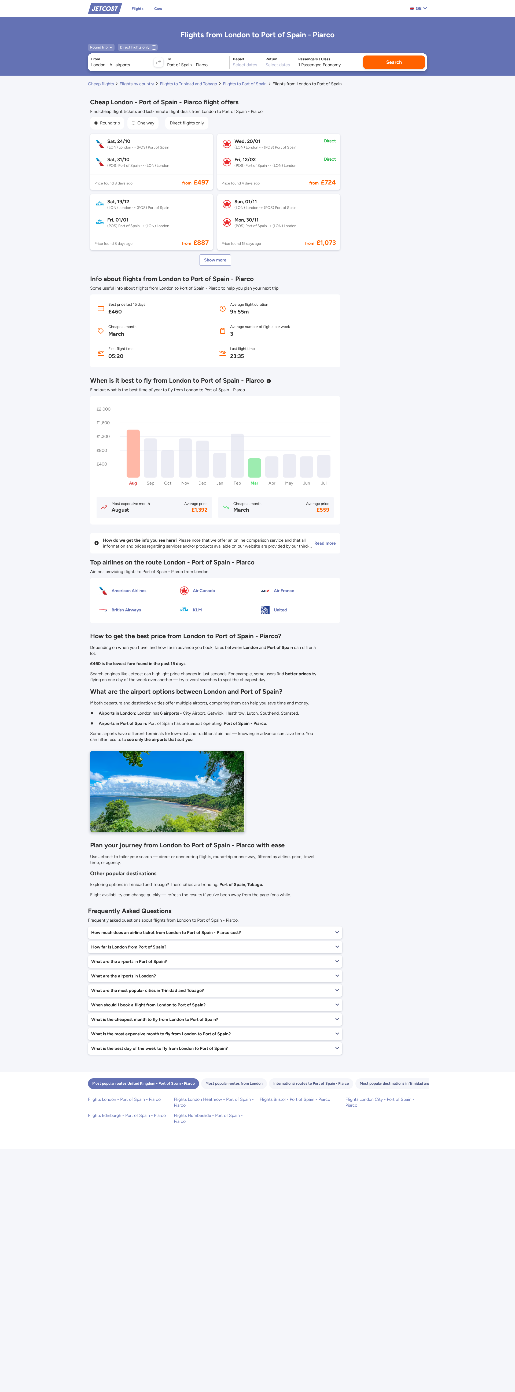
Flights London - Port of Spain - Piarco (124, 1099)
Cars (158, 8)
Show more (215, 260)
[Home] (105, 8)
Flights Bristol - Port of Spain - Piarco (295, 1099)
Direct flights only (187, 122)
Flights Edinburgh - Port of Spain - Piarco (127, 1115)
